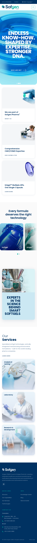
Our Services (6, 501)
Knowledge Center (26, 494)
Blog (22, 497)
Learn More (9, 191)
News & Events (25, 501)
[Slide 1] (17, 83)
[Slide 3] (19, 83)
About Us (8, 118)
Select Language (27, 2)
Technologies (6, 504)
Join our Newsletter (6, 2)
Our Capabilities (11, 155)
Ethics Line (32, 539)
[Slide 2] (18, 83)
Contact (16, 2)
